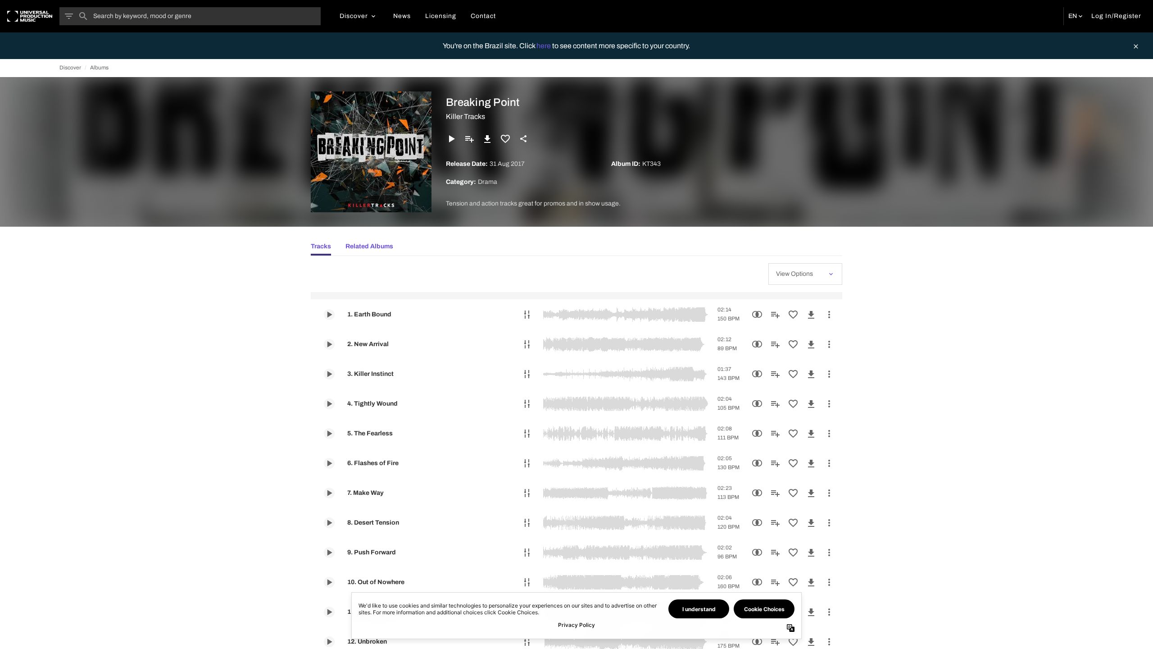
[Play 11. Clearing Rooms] (329, 612)
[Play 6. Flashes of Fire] (329, 463)
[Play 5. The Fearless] (329, 433)
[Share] (523, 138)
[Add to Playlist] (469, 138)
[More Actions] (829, 314)
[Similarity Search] (757, 314)
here (544, 46)
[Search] (83, 16)
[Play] (451, 138)
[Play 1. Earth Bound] (329, 314)
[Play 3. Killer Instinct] (329, 374)
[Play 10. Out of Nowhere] (329, 582)
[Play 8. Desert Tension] (329, 523)
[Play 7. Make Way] (329, 493)
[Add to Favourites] (505, 138)
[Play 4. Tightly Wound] (329, 404)
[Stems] (527, 314)
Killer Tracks (465, 116)
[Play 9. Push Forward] (329, 552)
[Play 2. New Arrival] (329, 344)
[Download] (487, 138)
